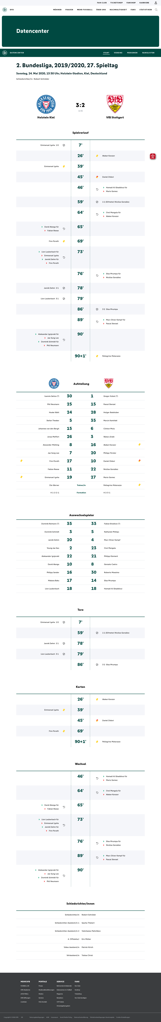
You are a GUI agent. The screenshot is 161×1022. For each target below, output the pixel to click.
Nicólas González (122, 202)
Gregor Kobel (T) (110, 396)
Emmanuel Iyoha (48, 145)
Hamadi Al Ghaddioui (115, 188)
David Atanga (50, 227)
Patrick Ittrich (87, 947)
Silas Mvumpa (112, 274)
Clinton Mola (109, 429)
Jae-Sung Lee (53, 338)
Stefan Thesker (53, 421)
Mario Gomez (112, 191)
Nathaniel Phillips (111, 532)
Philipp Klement (111, 556)
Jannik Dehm (50, 259)
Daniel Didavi (108, 177)
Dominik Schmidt (48, 342)
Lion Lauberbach (49, 252)
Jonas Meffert (53, 437)
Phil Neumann (53, 345)
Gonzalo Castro (110, 564)
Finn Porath (54, 241)
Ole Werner (54, 485)
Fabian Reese (53, 231)
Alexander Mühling (51, 445)
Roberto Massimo (111, 572)
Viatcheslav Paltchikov (91, 931)
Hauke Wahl (54, 412)
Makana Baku (53, 581)
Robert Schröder (41, 79)
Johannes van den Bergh (48, 429)
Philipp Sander (53, 572)
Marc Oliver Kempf (114, 320)
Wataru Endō (108, 437)
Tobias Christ (87, 955)
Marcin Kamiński (110, 421)
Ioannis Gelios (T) (51, 396)
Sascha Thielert (88, 923)
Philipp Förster (109, 453)
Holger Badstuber (111, 412)
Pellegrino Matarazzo (111, 356)
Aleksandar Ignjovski (47, 334)
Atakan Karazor (108, 156)
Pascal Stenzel (112, 324)
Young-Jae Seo (53, 548)
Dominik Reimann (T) (50, 524)
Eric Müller (86, 939)
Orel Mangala (112, 212)
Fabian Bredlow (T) (112, 524)
